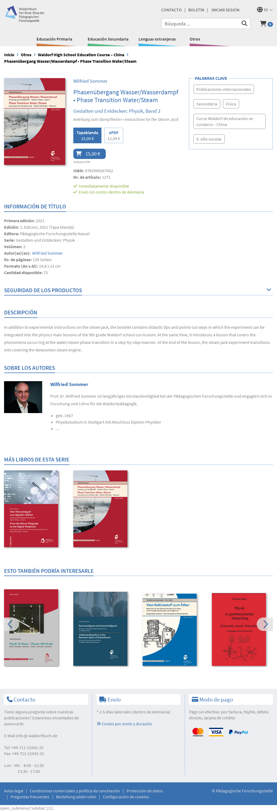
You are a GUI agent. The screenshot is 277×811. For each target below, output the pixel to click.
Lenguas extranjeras (157, 39)
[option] (35, 509)
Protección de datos (145, 790)
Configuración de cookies (126, 796)
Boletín (196, 9)
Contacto (171, 9)
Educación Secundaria (108, 39)
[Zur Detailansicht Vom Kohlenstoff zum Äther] (174, 630)
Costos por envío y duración (126, 723)
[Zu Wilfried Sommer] (23, 396)
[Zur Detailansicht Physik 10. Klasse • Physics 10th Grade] (35, 627)
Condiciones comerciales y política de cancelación (75, 790)
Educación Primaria (54, 39)
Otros (195, 39)
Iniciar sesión (225, 9)
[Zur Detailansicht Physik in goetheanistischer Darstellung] (243, 629)
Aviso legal (13, 790)
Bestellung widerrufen (76, 796)
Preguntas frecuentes (30, 796)
